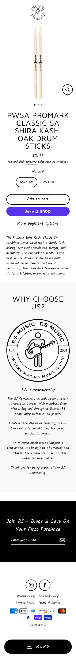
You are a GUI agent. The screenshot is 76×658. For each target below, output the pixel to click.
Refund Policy (26, 596)
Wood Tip (48, 182)
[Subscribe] (61, 540)
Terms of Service (49, 603)
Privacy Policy (25, 603)
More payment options (38, 223)
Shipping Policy (49, 596)
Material (38, 171)
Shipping (31, 162)
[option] (38, 62)
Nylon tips (26, 182)
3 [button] (42, 105)
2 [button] (39, 105)
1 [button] (35, 105)
